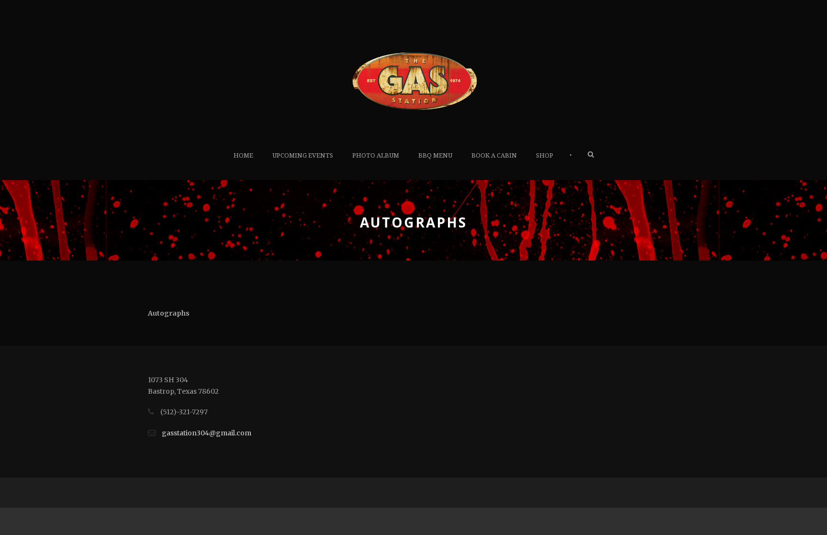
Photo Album (375, 155)
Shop (544, 155)
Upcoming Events (302, 155)
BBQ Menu (435, 155)
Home (243, 155)
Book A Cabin (494, 155)
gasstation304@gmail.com (206, 433)
